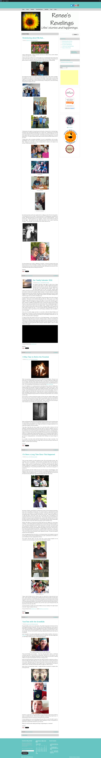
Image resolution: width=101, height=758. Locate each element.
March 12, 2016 (40, 282)
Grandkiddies (30, 275)
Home (23, 9)
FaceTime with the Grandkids (33, 621)
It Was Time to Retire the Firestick (36, 357)
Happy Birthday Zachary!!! (67, 42)
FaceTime (24, 635)
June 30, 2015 (29, 624)
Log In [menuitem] (3, 0)
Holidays (29, 352)
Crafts (55, 9)
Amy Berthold (54, 747)
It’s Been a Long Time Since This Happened (39, 454)
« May (37, 753)
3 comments (55, 352)
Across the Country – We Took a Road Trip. (54, 751)
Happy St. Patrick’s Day (66, 47)
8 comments (55, 617)
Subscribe (25, 753)
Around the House (39, 9)
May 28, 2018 (29, 40)
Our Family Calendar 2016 (42, 280)
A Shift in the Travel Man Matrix (68, 46)
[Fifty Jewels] (69, 127)
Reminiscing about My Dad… (33, 38)
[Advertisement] (69, 77)
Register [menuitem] (7, 0)
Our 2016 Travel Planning (67, 44)
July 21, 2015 (29, 359)
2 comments (55, 275)
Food (51, 9)
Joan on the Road (50, 384)
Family (26, 275)
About (27, 9)
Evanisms (32, 9)
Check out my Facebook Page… (74, 52)
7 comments (55, 731)
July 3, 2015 (29, 456)
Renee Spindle (35, 40)
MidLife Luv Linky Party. (43, 608)
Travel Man (46, 9)
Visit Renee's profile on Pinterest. (66, 62)
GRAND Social (33, 344)
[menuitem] (1, 1)
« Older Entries (24, 735)
